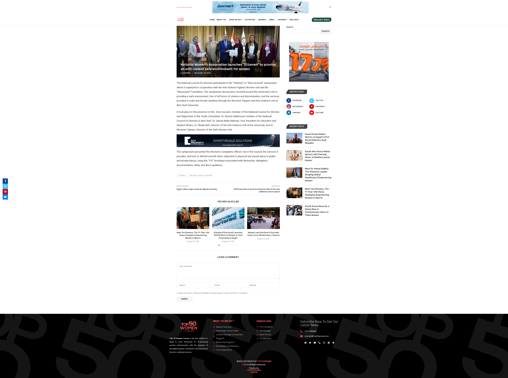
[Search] (330, 7)
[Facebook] (305, 343)
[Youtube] (315, 343)
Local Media (185, 73)
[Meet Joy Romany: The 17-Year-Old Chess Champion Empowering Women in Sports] (193, 218)
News (271, 20)
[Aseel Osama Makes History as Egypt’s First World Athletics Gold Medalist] (294, 138)
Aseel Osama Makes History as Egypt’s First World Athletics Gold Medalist (317, 138)
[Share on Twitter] (5, 186)
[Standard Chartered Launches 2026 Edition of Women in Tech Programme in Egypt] (228, 218)
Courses (282, 20)
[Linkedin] (329, 343)
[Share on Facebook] (5, 181)
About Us (221, 20)
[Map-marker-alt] (333, 343)
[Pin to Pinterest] (5, 191)
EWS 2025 (294, 20)
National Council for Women (201, 175)
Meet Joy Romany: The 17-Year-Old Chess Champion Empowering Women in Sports (193, 235)
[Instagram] (324, 343)
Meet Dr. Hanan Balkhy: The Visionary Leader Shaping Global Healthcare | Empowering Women (318, 174)
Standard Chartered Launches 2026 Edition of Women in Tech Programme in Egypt (228, 235)
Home (212, 20)
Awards (262, 20)
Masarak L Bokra (321, 20)
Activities (250, 20)
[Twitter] (310, 343)
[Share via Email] (5, 197)
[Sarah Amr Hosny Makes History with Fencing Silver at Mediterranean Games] (294, 155)
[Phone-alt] (319, 343)
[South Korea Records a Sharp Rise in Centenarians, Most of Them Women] (294, 210)
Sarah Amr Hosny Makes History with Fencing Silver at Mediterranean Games (317, 156)
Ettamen (181, 175)
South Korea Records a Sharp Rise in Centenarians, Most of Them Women (317, 210)
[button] (180, 226)
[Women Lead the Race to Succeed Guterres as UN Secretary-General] (263, 218)
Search (289, 27)
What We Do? (235, 20)
